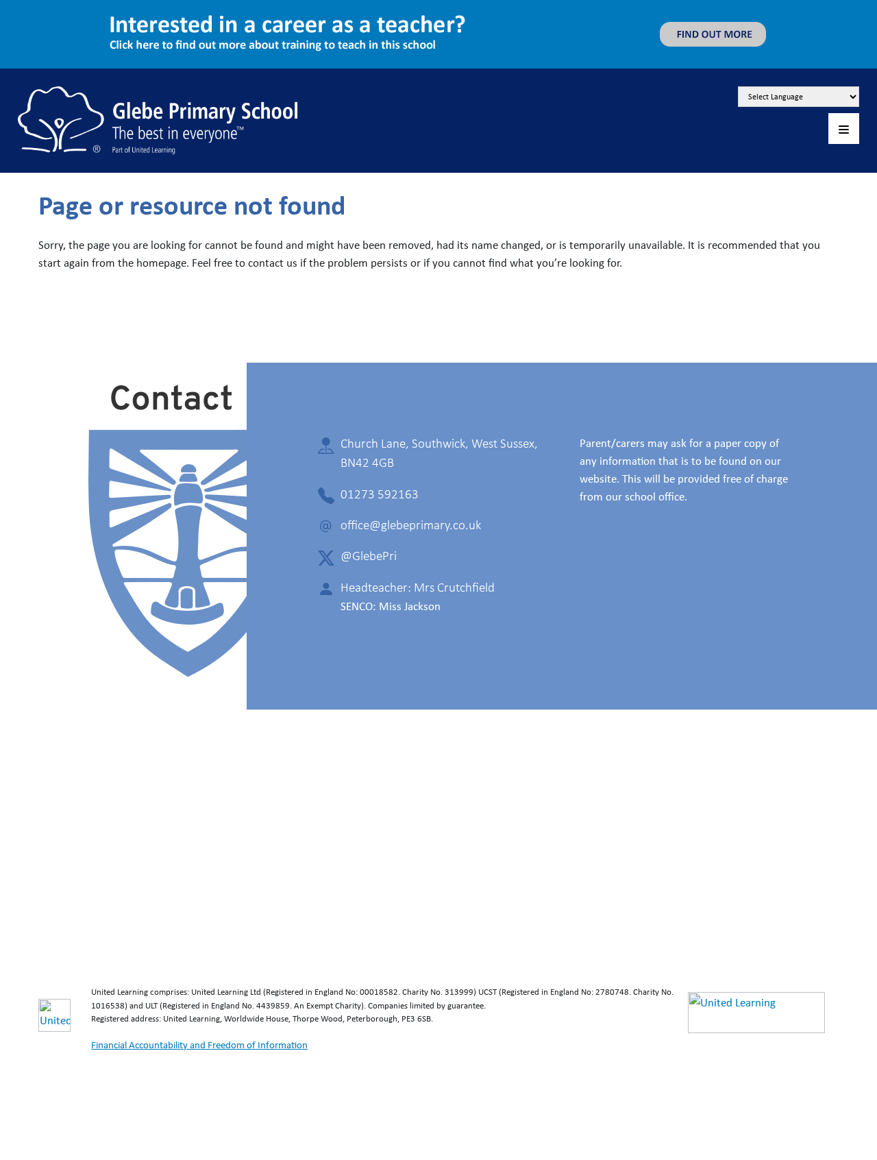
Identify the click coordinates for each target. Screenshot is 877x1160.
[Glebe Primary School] (158, 119)
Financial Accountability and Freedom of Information (199, 1044)
